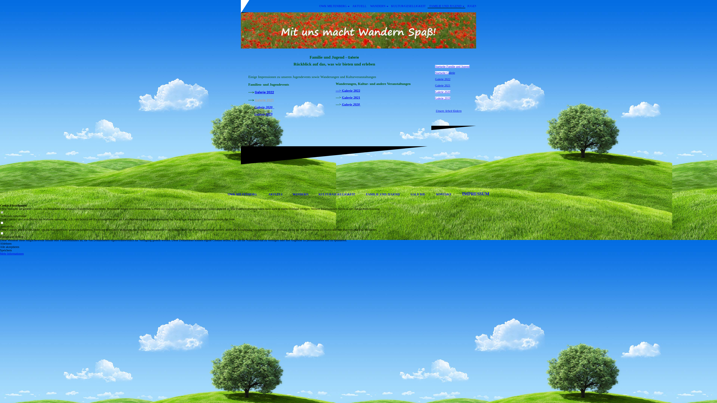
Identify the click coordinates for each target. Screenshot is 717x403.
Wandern (378, 6)
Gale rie (418, 194)
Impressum (475, 193)
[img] (358, 30)
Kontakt (443, 194)
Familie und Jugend (445, 6)
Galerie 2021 (264, 100)
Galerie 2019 (442, 98)
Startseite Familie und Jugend (452, 66)
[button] (190, 243)
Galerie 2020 (442, 91)
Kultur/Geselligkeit (408, 6)
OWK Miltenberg (333, 6)
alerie (445, 72)
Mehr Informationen (12, 253)
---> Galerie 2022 (348, 91)
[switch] (2, 212)
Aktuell (359, 6)
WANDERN (300, 194)
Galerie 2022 (264, 92)
